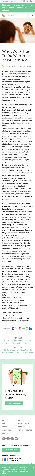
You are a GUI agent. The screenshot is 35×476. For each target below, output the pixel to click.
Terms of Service (25, 430)
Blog (20, 421)
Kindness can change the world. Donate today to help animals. (14, 7)
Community (6, 430)
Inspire (5, 433)
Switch (5, 421)
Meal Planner (23, 424)
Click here (14, 318)
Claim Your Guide (14, 403)
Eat (3, 424)
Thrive (4, 427)
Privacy (21, 427)
